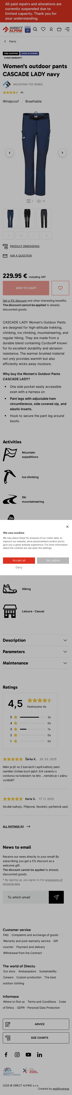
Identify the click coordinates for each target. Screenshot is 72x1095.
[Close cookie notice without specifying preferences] (67, 527)
